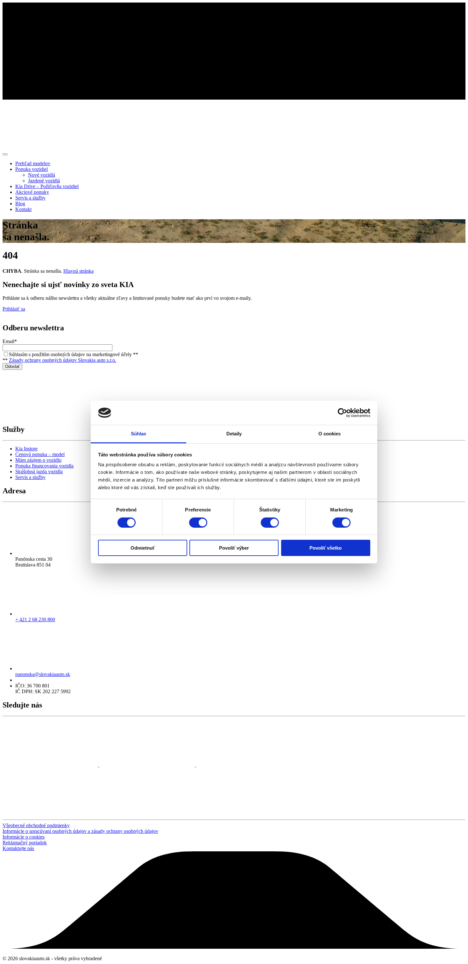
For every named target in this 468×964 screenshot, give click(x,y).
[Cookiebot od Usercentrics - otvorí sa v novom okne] (342, 413)
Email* (10, 341)
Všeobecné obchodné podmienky (36, 825)
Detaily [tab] (234, 433)
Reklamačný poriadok (25, 842)
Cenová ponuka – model (40, 454)
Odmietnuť (143, 548)
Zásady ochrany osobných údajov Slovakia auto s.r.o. (62, 360)
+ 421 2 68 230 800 (35, 619)
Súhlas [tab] (138, 433)
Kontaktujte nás (18, 848)
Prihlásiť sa (14, 309)
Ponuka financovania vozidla (44, 465)
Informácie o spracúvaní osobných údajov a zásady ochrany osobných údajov (80, 831)
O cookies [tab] (329, 433)
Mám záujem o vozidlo (38, 460)
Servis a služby (30, 477)
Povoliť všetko (325, 548)
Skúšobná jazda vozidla (39, 471)
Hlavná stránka (78, 271)
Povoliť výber (234, 548)
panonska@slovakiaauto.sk (42, 674)
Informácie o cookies (24, 837)
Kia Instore (26, 448)
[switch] (198, 522)
